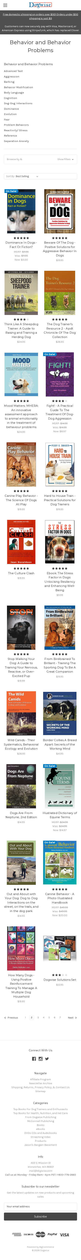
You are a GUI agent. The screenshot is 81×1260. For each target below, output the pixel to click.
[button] (40, 159)
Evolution (10, 114)
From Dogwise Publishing (40, 1117)
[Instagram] (41, 1059)
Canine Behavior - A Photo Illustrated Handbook (59, 898)
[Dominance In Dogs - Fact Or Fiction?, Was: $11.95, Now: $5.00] (21, 211)
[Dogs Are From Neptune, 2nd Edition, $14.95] (21, 786)
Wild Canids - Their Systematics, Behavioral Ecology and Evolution (21, 744)
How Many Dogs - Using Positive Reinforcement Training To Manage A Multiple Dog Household (21, 985)
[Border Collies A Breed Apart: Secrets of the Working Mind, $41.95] (60, 713)
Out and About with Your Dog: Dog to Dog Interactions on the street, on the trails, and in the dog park (21, 902)
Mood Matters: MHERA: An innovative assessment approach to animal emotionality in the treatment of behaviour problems (21, 416)
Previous (12, 1017)
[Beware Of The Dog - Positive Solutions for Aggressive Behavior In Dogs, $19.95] (60, 211)
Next (71, 1017)
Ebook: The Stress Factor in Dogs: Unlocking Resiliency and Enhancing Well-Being (59, 581)
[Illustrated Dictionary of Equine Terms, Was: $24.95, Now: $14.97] (60, 786)
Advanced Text (13, 71)
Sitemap (40, 1091)
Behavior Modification (18, 87)
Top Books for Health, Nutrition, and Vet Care (40, 1113)
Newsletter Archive (40, 1083)
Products (40, 1141)
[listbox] (27, 176)
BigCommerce (46, 1247)
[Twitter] (47, 1059)
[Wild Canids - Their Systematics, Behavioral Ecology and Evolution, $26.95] (21, 713)
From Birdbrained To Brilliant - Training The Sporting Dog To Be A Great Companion (60, 665)
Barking (9, 81)
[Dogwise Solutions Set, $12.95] (60, 948)
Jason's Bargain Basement (40, 1145)
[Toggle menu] (5, 5)
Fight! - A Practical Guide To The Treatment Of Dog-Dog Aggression (60, 412)
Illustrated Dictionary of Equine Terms (60, 815)
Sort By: (10, 176)
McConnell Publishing (40, 1121)
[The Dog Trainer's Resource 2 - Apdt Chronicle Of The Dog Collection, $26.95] (60, 293)
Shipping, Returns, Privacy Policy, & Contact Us (40, 1087)
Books (40, 1125)
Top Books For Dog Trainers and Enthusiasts (40, 1109)
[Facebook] (34, 1059)
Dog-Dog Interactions (18, 103)
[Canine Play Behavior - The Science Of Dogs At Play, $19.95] (21, 464)
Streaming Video (40, 1137)
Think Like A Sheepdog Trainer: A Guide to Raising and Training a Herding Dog (21, 330)
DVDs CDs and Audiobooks (40, 1133)
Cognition (10, 98)
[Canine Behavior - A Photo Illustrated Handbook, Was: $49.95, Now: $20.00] (60, 863)
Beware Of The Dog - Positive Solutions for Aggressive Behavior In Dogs (60, 249)
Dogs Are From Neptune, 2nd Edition (21, 815)
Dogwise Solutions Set (60, 979)
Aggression (11, 76)
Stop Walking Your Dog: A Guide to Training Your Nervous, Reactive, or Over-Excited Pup (21, 667)
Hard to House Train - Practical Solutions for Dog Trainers (60, 500)
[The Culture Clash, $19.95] (21, 542)
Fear (7, 119)
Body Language (14, 92)
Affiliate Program (40, 1079)
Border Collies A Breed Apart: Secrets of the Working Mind (60, 744)
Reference (10, 135)
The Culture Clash (21, 573)
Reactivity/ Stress (16, 130)
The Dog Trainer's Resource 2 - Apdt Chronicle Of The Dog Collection (60, 330)
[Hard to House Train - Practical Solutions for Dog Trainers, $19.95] (60, 464)
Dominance (11, 108)
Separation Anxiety (16, 141)
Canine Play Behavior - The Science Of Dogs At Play (21, 500)
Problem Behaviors (16, 125)
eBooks (40, 1129)
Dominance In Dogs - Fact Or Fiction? (21, 245)
